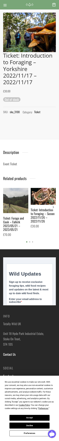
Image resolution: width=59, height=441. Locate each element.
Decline (29, 425)
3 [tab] (32, 241)
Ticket (37, 112)
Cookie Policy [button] (24, 405)
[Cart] (54, 5)
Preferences (29, 433)
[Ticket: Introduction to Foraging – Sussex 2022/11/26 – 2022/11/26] (43, 196)
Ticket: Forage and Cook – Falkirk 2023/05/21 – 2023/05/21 (13, 224)
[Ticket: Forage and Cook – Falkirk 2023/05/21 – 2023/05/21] (15, 200)
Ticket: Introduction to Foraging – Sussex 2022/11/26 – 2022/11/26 (43, 215)
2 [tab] (29, 241)
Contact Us (9, 354)
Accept (29, 418)
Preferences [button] (43, 408)
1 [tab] (26, 242)
